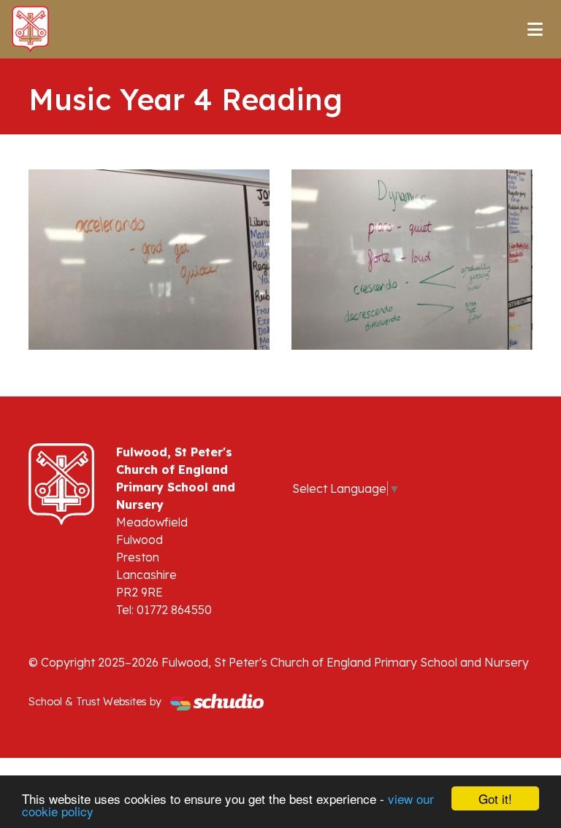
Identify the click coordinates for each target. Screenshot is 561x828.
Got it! (495, 798)
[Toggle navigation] (535, 29)
